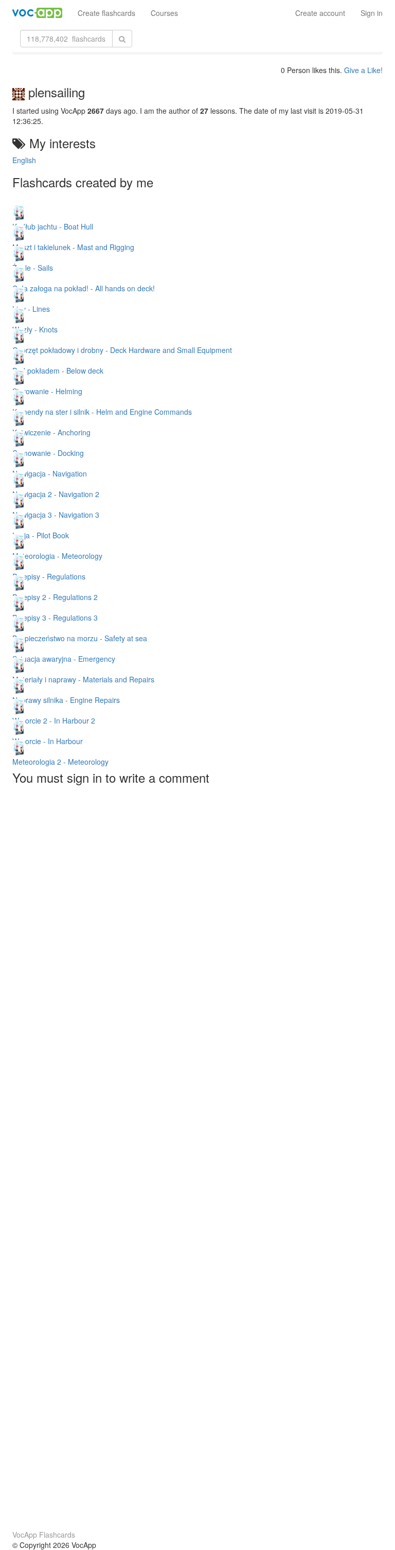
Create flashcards (106, 13)
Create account (320, 13)
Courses (164, 13)
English (24, 160)
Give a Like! (363, 70)
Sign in (372, 13)
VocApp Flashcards (43, 1534)
